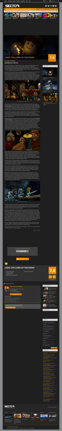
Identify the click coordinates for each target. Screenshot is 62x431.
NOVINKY (8, 9)
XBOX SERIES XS (42, 9)
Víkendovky (33, 419)
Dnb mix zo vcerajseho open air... (48, 322)
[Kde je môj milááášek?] (22, 100)
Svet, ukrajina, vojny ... (46, 344)
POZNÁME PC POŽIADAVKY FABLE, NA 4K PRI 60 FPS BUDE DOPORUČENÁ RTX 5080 (50, 297)
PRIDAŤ (48, 11)
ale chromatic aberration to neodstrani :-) (49, 381)
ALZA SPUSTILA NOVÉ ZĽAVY (44, 18)
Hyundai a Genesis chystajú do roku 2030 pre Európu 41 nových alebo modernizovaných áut (8, 420)
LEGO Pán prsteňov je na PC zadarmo (10, 299)
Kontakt (17, 426)
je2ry (36, 230)
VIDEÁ (17, 9)
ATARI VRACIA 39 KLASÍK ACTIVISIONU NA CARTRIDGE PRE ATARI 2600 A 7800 (50, 301)
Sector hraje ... (45, 333)
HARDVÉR (25, 9)
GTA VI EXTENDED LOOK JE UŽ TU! (15, 18)
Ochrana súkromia (9, 426)
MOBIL (55, 9)
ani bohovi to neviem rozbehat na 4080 (49, 354)
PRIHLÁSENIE (53, 1)
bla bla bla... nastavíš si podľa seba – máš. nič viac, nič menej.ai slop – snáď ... (49, 390)
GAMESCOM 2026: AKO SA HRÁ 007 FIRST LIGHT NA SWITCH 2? (52, 289)
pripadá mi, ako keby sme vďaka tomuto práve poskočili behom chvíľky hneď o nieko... (50, 365)
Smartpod (10, 1)
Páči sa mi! (22, 259)
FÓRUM (29, 9)
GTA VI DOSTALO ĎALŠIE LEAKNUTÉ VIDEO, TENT (53, 18)
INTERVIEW (16, 11)
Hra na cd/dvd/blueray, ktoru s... (48, 326)
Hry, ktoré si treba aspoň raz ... (48, 328)
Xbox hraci (44, 324)
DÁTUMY (26, 11)
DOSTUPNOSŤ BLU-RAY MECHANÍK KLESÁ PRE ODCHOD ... (49, 376)
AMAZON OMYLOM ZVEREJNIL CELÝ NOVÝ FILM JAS (8, 18)
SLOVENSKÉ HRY (21, 11)
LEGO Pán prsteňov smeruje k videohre (11, 301)
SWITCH (50, 9)
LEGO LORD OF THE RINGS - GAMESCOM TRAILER (48, 91)
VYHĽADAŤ (43, 11)
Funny (27, 1)
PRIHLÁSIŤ (10, 307)
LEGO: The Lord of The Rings (9, 300)
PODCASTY (12, 11)
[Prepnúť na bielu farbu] (58, 1)
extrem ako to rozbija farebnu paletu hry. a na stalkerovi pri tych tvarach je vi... (50, 370)
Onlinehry (18, 1)
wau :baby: (44, 361)
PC (37, 9)
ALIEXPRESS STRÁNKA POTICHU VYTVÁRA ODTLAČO (23, 18)
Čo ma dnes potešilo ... (46, 335)
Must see (44, 342)
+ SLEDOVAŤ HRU (16, 294)
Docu (30, 1)
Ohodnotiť (52, 279)
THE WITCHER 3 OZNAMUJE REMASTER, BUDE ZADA (38, 19)
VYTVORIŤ (52, 347)
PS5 (47, 9)
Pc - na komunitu (46, 331)
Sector (6, 1)
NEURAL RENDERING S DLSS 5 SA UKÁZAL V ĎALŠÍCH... (48, 356)
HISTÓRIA (8, 11)
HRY (21, 9)
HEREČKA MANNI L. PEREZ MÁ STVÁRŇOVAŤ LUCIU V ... (48, 392)
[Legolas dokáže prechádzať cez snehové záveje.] (22, 200)
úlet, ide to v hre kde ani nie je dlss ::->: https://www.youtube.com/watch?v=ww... (49, 374)
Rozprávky (23, 1)
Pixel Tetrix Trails (25, 419)
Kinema (14, 1)
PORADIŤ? (54, 11)
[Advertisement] (31, 26)
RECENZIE (13, 9)
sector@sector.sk (31, 428)
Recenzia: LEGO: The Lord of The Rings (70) (11, 298)
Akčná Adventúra (13, 289)
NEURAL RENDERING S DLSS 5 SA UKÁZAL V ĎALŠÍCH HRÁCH (52, 292)
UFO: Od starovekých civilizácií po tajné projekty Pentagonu (52, 420)
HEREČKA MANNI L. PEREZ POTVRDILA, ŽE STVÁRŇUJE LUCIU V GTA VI (50, 306)
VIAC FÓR (55, 347)
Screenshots (45, 338)
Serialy (44, 340)
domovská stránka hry (15, 290)
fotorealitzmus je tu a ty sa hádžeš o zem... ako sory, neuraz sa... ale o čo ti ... (50, 385)
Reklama (14, 426)
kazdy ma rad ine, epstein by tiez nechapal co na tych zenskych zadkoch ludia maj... (50, 394)
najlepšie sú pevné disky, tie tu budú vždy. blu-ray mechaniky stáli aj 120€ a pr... (50, 378)
